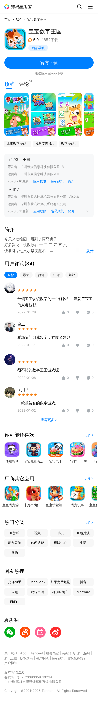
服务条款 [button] (52, 653)
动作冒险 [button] (14, 543)
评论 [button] (24, 83)
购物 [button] (14, 553)
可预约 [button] (15, 533)
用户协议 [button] (10, 663)
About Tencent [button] (31, 653)
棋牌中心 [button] (60, 543)
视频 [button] (37, 533)
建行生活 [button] (37, 592)
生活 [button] (83, 543)
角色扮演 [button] (83, 533)
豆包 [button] (14, 592)
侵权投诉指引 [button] (77, 658)
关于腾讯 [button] (10, 653)
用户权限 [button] (42, 658)
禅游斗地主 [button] (60, 592)
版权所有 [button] (26, 658)
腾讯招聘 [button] (83, 653)
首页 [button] (7, 19)
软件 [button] (19, 19)
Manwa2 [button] (83, 592)
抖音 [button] (83, 582)
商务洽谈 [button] (68, 653)
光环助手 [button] (14, 582)
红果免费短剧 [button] (60, 582)
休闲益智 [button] (37, 543)
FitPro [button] (14, 602)
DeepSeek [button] (37, 582)
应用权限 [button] (39, 181)
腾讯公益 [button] (10, 658)
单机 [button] (60, 533)
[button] (18, 6)
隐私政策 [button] (57, 181)
